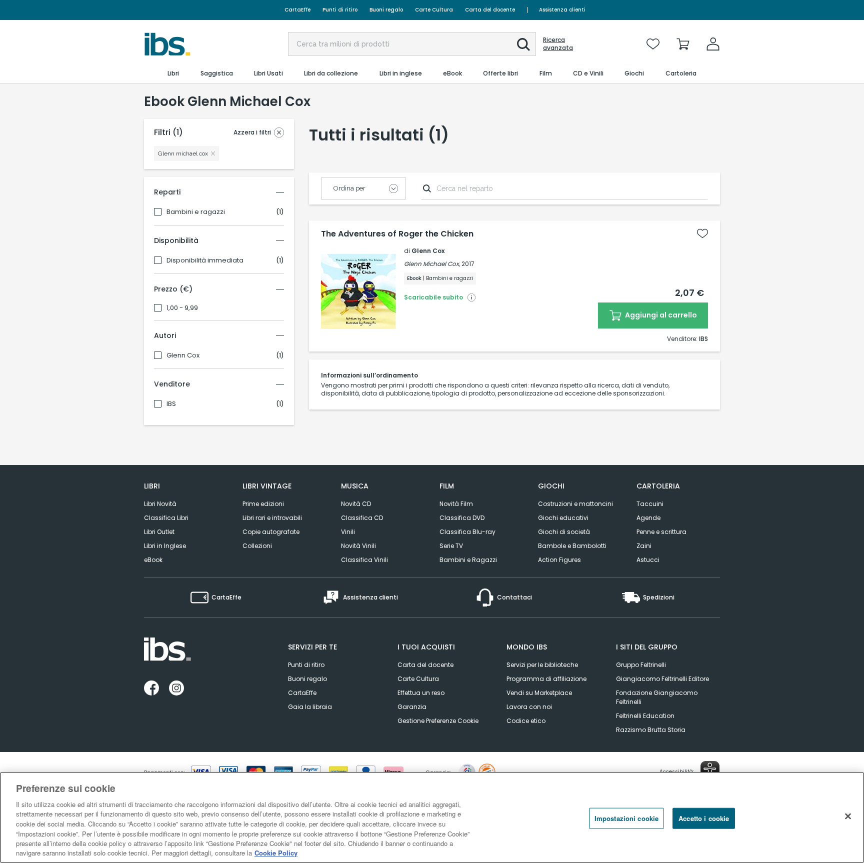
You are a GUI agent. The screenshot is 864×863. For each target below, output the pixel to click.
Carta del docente (490, 10)
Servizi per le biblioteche (542, 664)
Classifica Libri (166, 518)
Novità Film (456, 504)
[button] (523, 44)
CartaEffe (297, 10)
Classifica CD (362, 518)
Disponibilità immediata (205, 260)
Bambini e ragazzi (195, 212)
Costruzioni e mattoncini (575, 504)
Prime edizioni (263, 504)
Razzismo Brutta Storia (651, 730)
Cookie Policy (276, 853)
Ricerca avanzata (558, 44)
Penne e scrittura (661, 532)
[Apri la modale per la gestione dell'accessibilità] (710, 770)
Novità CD (356, 504)
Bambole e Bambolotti (572, 546)
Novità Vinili (358, 546)
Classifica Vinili (364, 560)
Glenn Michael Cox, (432, 264)
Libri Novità (160, 504)
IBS (171, 404)
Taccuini (650, 504)
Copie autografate (271, 532)
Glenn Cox (183, 356)
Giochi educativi (563, 518)
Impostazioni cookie (626, 818)
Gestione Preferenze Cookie (438, 720)
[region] (432, 817)
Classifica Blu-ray (468, 532)
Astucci (648, 560)
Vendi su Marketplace (539, 692)
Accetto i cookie (703, 818)
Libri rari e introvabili (272, 518)
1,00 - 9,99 (182, 308)
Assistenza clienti (562, 10)
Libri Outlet (159, 532)
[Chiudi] (848, 816)
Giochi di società (564, 532)
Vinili (348, 532)
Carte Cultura (434, 10)
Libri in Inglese (165, 546)
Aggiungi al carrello (660, 315)
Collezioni (257, 546)
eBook (153, 560)
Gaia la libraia (310, 706)
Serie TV (451, 546)
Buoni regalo (386, 10)
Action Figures (559, 560)
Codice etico (526, 720)
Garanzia (412, 706)
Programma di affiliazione (546, 678)
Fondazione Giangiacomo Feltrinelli (657, 697)
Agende (648, 518)
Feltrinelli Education (645, 716)
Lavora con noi (529, 706)
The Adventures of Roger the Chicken (397, 234)
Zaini (644, 546)
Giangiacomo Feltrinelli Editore (662, 678)
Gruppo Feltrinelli (641, 664)
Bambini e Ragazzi (468, 560)
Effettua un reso (421, 692)
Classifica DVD (462, 518)
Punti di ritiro (340, 10)
